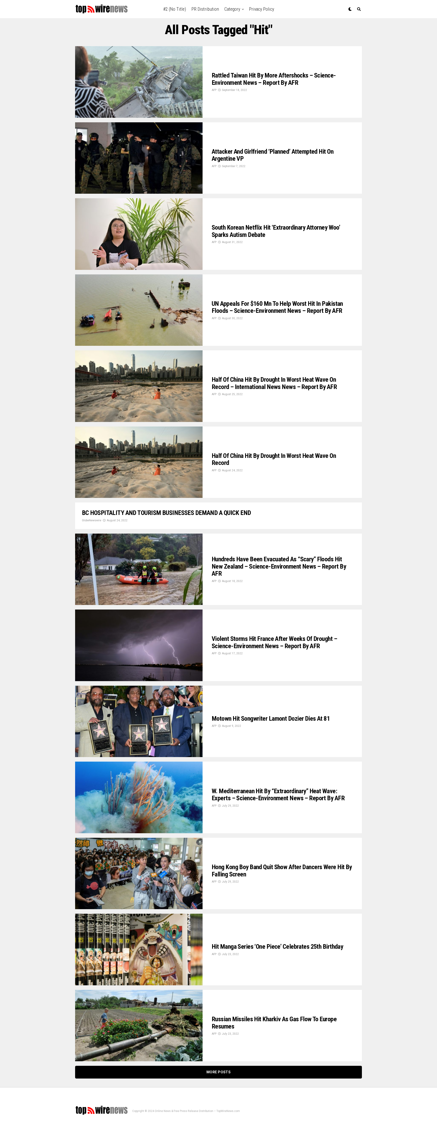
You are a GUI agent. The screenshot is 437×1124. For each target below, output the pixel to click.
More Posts (218, 1072)
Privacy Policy (261, 9)
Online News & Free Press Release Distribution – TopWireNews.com (197, 1111)
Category (232, 9)
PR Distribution (205, 9)
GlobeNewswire (91, 520)
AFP (214, 90)
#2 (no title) (174, 9)
